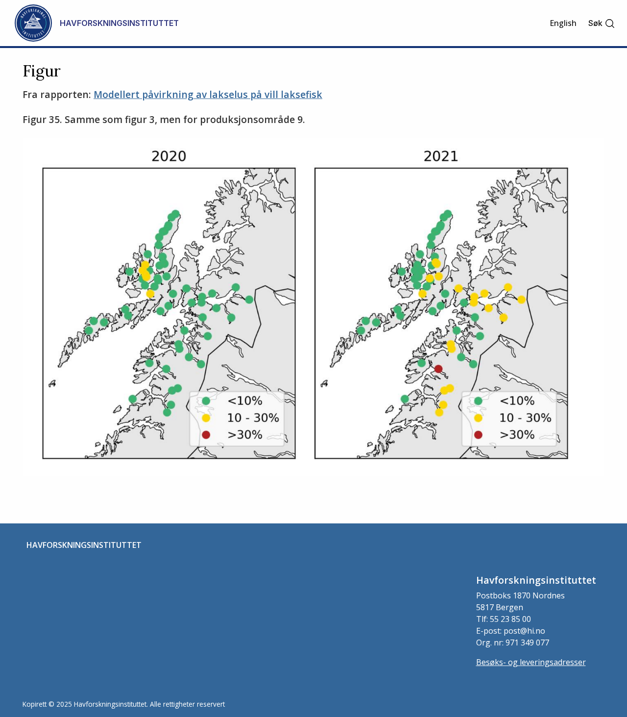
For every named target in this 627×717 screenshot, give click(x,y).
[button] (601, 23)
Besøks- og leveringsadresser (531, 662)
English (563, 23)
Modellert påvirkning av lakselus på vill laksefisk (208, 94)
